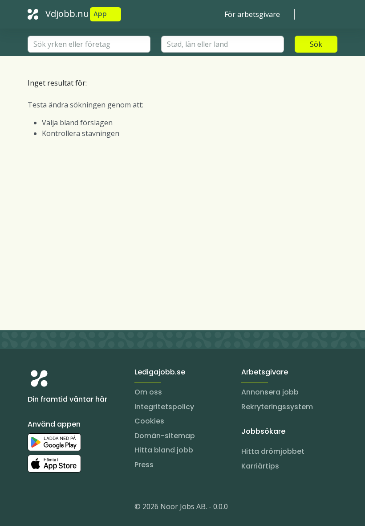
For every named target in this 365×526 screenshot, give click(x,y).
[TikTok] (88, 508)
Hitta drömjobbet (272, 451)
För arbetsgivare (252, 14)
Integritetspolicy (164, 407)
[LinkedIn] (52, 508)
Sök (316, 44)
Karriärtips (260, 466)
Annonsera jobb (270, 392)
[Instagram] (35, 508)
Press (144, 465)
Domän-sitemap (164, 436)
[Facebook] (70, 508)
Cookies (149, 421)
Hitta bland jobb (163, 450)
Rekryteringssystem (277, 407)
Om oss (148, 392)
